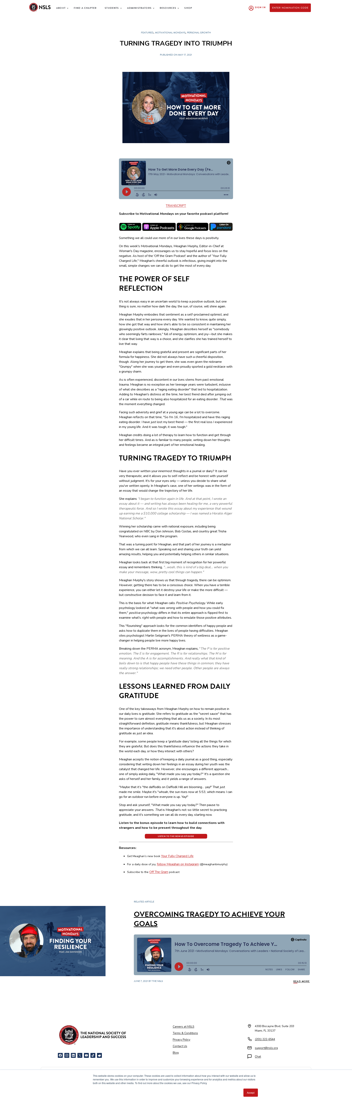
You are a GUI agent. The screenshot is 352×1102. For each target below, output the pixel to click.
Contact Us (180, 1046)
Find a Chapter (85, 8)
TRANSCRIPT (176, 205)
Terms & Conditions (185, 1033)
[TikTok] (92, 1055)
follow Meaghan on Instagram (178, 864)
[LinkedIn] (73, 1055)
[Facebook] (60, 1055)
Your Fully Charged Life (177, 856)
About (61, 8)
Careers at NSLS (183, 1027)
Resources (168, 8)
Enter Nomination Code (290, 8)
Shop (188, 8)
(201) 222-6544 (265, 1039)
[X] (79, 1055)
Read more (301, 981)
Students (112, 8)
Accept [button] (250, 1092)
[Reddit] (99, 1055)
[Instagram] (66, 1055)
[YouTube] (86, 1055)
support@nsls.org (266, 1048)
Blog (176, 1053)
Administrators (139, 8)
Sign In (260, 7)
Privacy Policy (181, 1040)
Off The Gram (158, 872)
